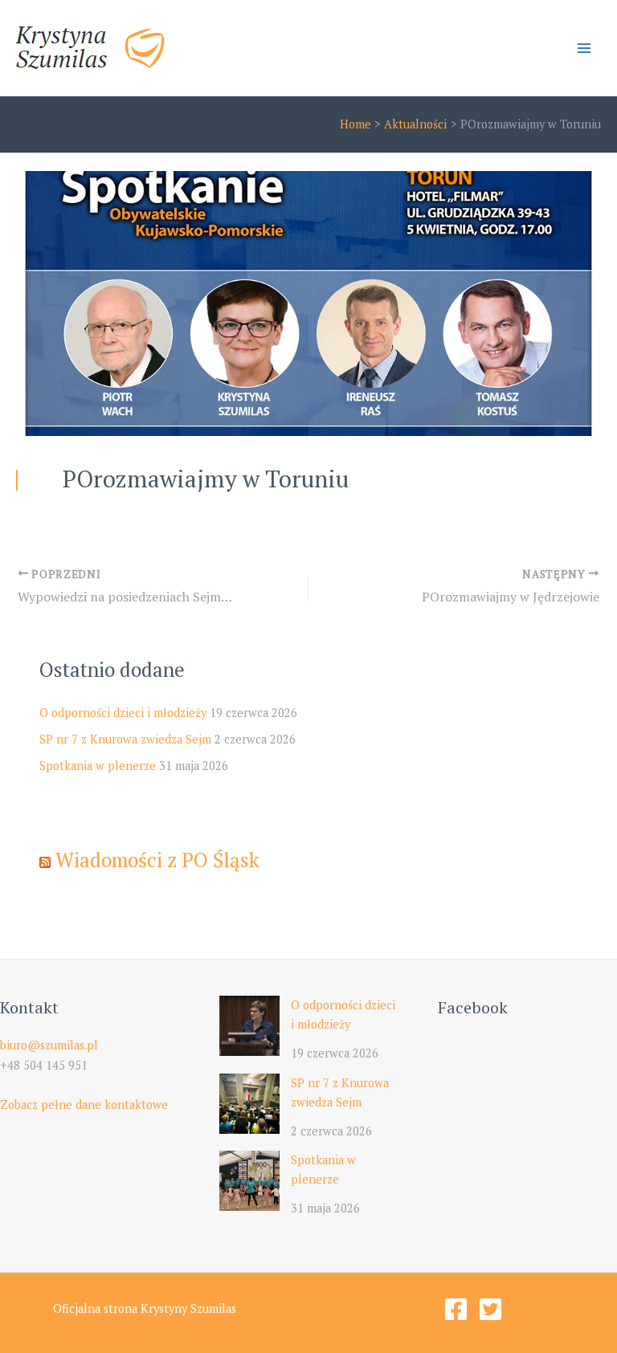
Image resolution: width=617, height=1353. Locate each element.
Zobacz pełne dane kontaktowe (84, 1104)
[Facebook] (455, 1309)
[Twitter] (490, 1309)
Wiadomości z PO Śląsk (157, 859)
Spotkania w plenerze (97, 765)
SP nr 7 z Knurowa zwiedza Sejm (125, 739)
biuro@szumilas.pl (49, 1045)
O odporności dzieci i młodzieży (122, 712)
